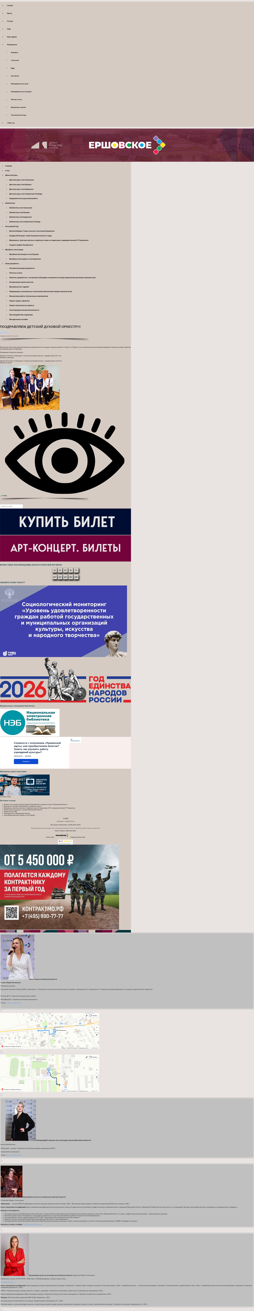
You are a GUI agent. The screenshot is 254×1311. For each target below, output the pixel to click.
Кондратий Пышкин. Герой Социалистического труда (30, 236)
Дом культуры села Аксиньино (21, 180)
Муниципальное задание (19, 287)
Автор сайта (50, 837)
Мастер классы (16, 99)
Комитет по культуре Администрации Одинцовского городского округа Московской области (35, 804)
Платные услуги (15, 273)
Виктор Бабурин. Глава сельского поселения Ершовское (32, 231)
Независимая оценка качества (21, 282)
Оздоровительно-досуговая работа (23, 198)
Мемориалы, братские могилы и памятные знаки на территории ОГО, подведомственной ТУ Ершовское (39, 808)
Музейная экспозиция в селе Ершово (24, 254)
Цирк (13, 68)
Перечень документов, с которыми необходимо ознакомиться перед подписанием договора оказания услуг (52, 277)
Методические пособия (18, 319)
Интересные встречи (18, 107)
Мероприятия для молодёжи (21, 91)
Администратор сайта (77, 837)
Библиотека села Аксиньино (20, 208)
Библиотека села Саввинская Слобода (24, 222)
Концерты (14, 52)
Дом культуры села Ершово (20, 184)
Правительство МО (10, 811)
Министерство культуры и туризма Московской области (23, 810)
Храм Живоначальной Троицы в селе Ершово (19, 815)
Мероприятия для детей (19, 84)
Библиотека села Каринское (20, 217)
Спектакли (15, 60)
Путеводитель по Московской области (17, 813)
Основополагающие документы (22, 268)
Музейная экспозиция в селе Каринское (25, 259)
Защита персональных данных (21, 305)
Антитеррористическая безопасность (24, 310)
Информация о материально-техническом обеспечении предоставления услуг (40, 291)
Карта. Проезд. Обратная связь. (65, 830)
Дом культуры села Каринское (21, 189)
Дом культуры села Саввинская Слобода (25, 194)
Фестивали (15, 76)
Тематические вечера (18, 115)
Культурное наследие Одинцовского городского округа (22, 806)
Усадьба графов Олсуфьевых (21, 245)
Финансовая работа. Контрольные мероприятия (28, 296)
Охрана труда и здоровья (19, 301)
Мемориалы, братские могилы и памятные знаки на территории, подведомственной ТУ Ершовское (49, 240)
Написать (26, 761)
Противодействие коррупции (21, 315)
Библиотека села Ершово (19, 212)
